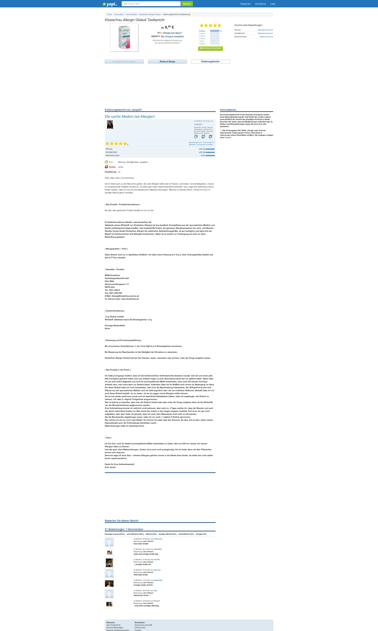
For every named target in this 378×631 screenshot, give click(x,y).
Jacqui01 (198, 124)
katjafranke (158, 580)
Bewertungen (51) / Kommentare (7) (202, 142)
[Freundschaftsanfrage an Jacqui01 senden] (196, 137)
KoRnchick (158, 539)
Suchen (187, 3)
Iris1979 (157, 559)
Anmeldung (260, 3)
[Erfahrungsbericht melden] (210, 137)
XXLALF (157, 601)
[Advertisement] (189, 85)
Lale (155, 590)
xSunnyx (157, 570)
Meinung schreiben (210, 48)
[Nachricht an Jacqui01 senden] (203, 137)
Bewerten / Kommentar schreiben (201, 144)
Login (272, 3)
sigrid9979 (158, 549)
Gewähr (228, 137)
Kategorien (246, 3)
